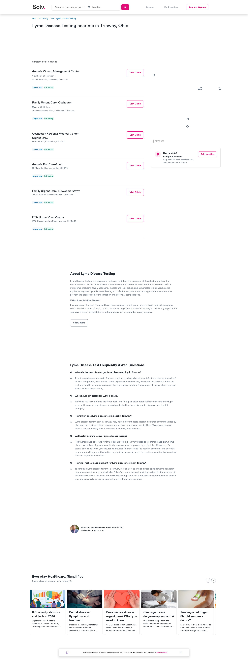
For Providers (171, 7)
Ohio (52, 18)
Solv (34, 18)
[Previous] (208, 580)
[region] (187, 101)
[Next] (213, 580)
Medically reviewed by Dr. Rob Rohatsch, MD (102, 527)
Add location (207, 154)
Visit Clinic (135, 72)
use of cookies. (162, 652)
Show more (79, 322)
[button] (187, 119)
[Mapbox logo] (158, 141)
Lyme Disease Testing (66, 18)
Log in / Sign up (197, 6)
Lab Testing (43, 18)
